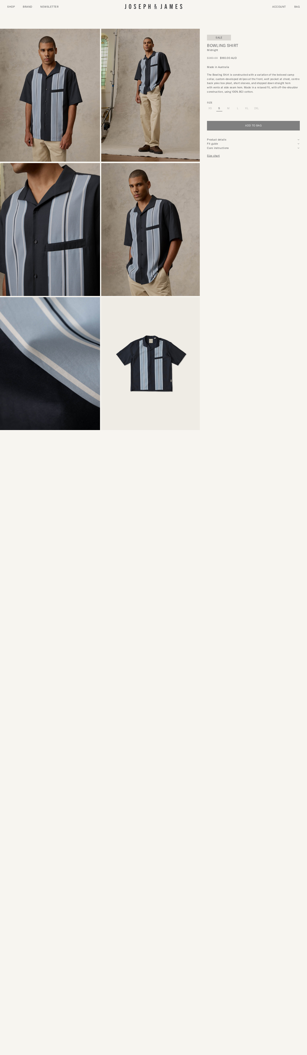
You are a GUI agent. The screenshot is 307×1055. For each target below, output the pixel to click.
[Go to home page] (153, 7)
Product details (216, 139)
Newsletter (49, 6)
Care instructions (218, 148)
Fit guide (212, 143)
